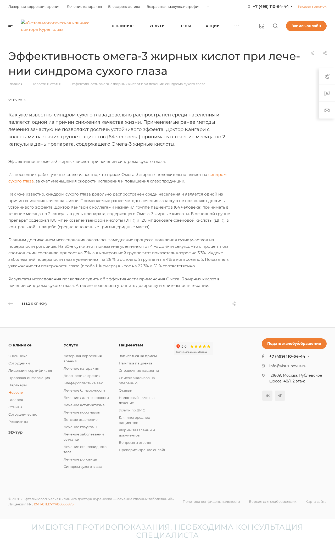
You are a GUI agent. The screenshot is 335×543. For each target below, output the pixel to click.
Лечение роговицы (81, 459)
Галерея (15, 400)
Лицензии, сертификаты (30, 370)
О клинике (20, 345)
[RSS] (312, 52)
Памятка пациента (135, 363)
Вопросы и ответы (135, 442)
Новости (15, 392)
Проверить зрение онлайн (142, 450)
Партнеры (17, 385)
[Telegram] (280, 396)
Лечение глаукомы (80, 427)
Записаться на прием (138, 356)
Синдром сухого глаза (83, 466)
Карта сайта (316, 501)
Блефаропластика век (83, 383)
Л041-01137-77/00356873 (53, 504)
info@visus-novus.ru (287, 366)
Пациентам (131, 345)
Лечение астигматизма (84, 405)
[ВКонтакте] (267, 396)
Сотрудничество (22, 414)
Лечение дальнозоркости (86, 398)
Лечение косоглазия (82, 412)
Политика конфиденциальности (211, 501)
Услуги (71, 345)
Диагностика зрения (82, 376)
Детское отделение (81, 419)
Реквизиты (18, 422)
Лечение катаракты (81, 368)
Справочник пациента (139, 370)
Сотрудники (19, 363)
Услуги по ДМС (132, 410)
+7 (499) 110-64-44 (271, 6)
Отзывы (15, 407)
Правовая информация (29, 378)
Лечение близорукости (84, 390)
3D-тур (15, 432)
